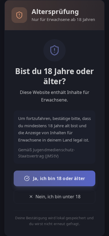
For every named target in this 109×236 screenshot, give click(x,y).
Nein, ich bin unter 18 (57, 196)
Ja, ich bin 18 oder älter (59, 178)
